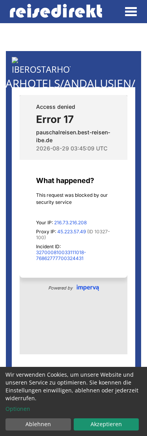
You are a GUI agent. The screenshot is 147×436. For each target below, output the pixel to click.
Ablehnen (38, 424)
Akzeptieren (106, 424)
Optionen (17, 408)
